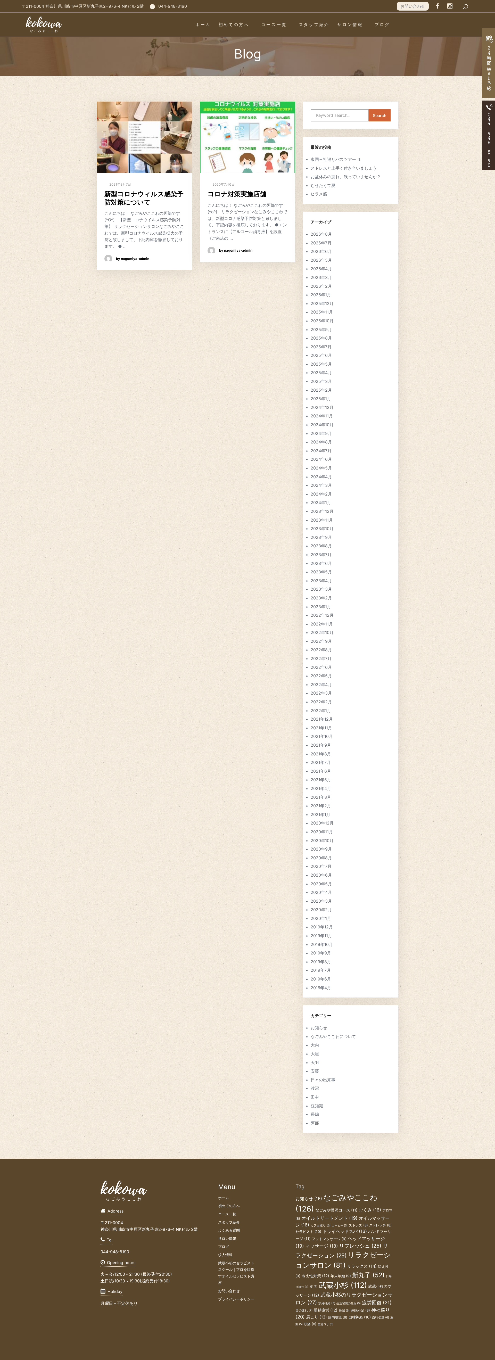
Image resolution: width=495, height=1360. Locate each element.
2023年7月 (321, 554)
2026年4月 (321, 268)
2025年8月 (321, 338)
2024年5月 (321, 468)
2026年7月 (321, 242)
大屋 (315, 1053)
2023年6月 (321, 563)
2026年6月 (321, 251)
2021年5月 (321, 779)
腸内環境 (337, 1317)
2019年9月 (321, 952)
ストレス (358, 1225)
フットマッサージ (329, 1239)
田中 (315, 1097)
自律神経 (360, 1317)
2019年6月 (321, 979)
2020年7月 (321, 866)
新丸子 (368, 1275)
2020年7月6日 (223, 184)
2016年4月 (321, 987)
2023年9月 (321, 537)
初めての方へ (234, 24)
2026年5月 (321, 260)
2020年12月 (322, 823)
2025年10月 (322, 320)
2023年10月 (322, 528)
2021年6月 (321, 771)
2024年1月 (321, 502)
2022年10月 (322, 632)
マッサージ (321, 1246)
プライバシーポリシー (236, 1299)
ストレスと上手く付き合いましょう (344, 168)
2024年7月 (321, 450)
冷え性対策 (315, 1275)
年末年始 (341, 1276)
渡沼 (315, 1088)
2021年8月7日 (119, 184)
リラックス (362, 1266)
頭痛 (310, 1324)
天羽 (315, 1062)
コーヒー (340, 1225)
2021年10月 (322, 736)
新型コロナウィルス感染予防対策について (144, 198)
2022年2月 (321, 701)
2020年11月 (322, 831)
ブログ (382, 24)
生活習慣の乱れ (348, 1303)
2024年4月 (321, 476)
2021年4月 (321, 788)
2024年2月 (321, 494)
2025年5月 (321, 364)
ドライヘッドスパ (345, 1231)
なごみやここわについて (333, 1036)
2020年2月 (321, 909)
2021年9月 (321, 745)
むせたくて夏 (323, 185)
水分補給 (326, 1303)
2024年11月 (322, 415)
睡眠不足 (360, 1310)
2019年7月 (321, 970)
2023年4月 (321, 580)
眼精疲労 (325, 1310)
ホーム (203, 24)
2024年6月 (321, 459)
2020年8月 (321, 857)
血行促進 (380, 1317)
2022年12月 (322, 615)
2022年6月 (321, 667)
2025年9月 (321, 329)
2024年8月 (321, 441)
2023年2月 (321, 597)
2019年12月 (322, 926)
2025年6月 (321, 355)
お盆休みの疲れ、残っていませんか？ (346, 176)
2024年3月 (321, 485)
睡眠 (344, 1310)
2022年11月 (322, 624)
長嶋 (315, 1114)
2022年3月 (321, 693)
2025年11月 (322, 312)
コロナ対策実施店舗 (237, 194)
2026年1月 (321, 294)
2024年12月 (322, 407)
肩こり (316, 1317)
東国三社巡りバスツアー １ (336, 159)
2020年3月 (321, 901)
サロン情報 (350, 24)
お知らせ (319, 1027)
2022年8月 (321, 649)
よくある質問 (229, 1230)
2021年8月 (321, 753)
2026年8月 (321, 234)
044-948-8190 (172, 6)
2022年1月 (321, 710)
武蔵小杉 (343, 1285)
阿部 (315, 1123)
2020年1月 (321, 918)
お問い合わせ (412, 6)
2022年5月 (321, 675)
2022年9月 (321, 641)
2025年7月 (321, 346)
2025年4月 (321, 372)
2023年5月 (321, 571)
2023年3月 (321, 589)
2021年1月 (320, 814)
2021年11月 (321, 727)
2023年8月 (321, 545)
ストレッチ (380, 1225)
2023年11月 (322, 520)
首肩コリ (325, 1324)
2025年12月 (322, 303)
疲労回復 (377, 1302)
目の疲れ (303, 1310)
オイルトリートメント (329, 1218)
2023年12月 (322, 511)
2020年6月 (321, 875)
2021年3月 (321, 797)
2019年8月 (321, 961)
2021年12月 (322, 719)
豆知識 (317, 1105)
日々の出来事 (323, 1079)
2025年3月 (321, 381)
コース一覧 (274, 24)
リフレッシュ (360, 1246)
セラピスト (308, 1231)
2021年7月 (321, 762)
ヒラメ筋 (319, 193)
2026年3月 (321, 277)
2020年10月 (322, 840)
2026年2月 (321, 286)
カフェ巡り (320, 1225)
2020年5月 (321, 883)
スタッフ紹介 (314, 24)
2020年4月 (321, 892)
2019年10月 (322, 944)
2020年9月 (321, 849)
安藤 (315, 1071)
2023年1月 (321, 606)
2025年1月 (321, 398)
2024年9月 (321, 433)
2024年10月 (322, 424)
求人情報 (225, 1254)
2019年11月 (321, 935)
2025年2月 (321, 390)
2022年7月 (321, 658)
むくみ (370, 1210)
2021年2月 (321, 805)
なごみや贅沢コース (336, 1210)
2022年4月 (321, 684)
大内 (315, 1045)
